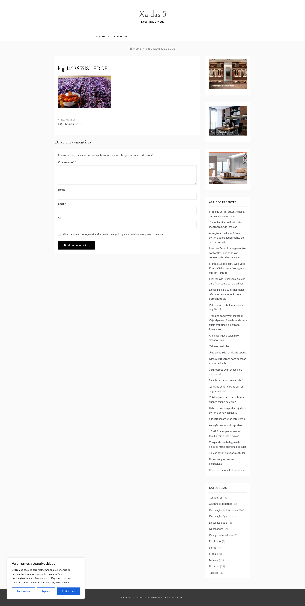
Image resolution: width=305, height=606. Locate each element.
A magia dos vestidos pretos (225, 425)
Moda (212, 553)
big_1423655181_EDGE (72, 123)
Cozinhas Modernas (220, 503)
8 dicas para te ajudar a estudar (227, 452)
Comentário (66, 162)
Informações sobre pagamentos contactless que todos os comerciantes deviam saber (227, 253)
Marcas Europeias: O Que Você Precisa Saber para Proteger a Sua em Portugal (227, 268)
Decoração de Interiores (223, 510)
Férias (212, 547)
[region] (46, 578)
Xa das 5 (152, 14)
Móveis (213, 560)
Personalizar (23, 591)
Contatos (120, 36)
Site (60, 218)
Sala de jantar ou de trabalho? (226, 380)
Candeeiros (215, 497)
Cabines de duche (219, 346)
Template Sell (178, 597)
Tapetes (213, 572)
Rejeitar (46, 591)
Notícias (214, 566)
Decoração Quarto (220, 516)
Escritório (215, 541)
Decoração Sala (218, 522)
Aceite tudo (68, 591)
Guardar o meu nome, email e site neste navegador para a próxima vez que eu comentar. (113, 234)
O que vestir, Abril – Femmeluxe (227, 470)
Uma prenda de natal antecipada (227, 352)
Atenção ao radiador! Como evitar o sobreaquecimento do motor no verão (226, 238)
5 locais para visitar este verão (227, 418)
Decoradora (216, 528)
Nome (62, 189)
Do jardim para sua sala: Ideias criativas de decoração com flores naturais (226, 294)
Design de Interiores (221, 535)
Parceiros (102, 36)
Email (62, 203)
